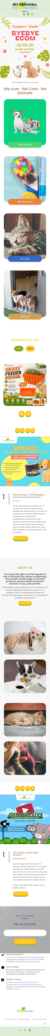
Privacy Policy (10, 1019)
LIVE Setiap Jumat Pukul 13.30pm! (25, 854)
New (18, 348)
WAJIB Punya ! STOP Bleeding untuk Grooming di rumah (28, 496)
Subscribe (25, 941)
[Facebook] (19, 1030)
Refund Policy (24, 1019)
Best (30, 348)
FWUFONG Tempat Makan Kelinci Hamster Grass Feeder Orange (25, 368)
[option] (25, 48)
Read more (20, 538)
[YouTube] (30, 1030)
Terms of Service (39, 1019)
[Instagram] (24, 1030)
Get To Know (24, 603)
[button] (6, 48)
